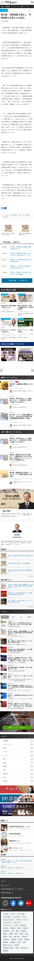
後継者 (5, 933)
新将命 (21, 933)
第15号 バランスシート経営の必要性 (25, 330)
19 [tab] (23, 370)
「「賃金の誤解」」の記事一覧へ (17, 280)
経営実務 (5, 942)
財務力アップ (24, 948)
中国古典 (23, 925)
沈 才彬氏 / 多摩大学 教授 (14, 652)
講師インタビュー (8, 945)
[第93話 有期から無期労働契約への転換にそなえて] (8, 298)
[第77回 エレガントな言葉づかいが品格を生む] (8, 322)
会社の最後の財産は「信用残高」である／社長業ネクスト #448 (20, 668)
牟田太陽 (24, 936)
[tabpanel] (8, 355)
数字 (18, 759)
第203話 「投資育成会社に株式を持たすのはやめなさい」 (20, 696)
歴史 (27, 933)
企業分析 (25, 928)
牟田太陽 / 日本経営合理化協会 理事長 (16, 670)
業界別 (18, 766)
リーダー (27, 6)
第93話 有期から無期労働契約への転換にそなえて (8, 306)
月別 (13, 617)
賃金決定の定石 (14, 404)
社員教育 (13, 939)
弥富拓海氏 (14, 215)
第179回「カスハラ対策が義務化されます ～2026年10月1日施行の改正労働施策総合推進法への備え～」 (21, 417)
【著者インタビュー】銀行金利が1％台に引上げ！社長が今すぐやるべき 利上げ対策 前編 (20, 623)
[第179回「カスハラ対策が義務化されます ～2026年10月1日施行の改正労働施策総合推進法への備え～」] (4, 416)
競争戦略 (26, 939)
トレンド (18, 755)
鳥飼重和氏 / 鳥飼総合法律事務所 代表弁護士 (22, 390)
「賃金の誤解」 (5, 21)
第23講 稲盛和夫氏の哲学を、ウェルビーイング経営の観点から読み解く (20, 474)
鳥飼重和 (5, 950)
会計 (12, 931)
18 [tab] (21, 370)
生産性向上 (6, 939)
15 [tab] (13, 370)
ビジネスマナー (7, 922)
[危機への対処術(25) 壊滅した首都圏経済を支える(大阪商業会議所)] (25, 298)
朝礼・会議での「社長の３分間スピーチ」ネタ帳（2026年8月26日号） (20, 641)
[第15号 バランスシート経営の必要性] (25, 322)
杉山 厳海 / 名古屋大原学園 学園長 (16, 708)
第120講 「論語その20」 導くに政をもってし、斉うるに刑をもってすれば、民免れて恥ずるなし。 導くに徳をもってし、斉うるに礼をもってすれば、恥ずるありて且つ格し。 (20, 705)
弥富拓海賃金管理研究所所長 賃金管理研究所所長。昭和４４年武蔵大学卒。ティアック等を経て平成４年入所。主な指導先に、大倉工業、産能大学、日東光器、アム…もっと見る (16, 543)
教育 (18, 770)
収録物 (29, 617)
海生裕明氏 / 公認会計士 (22, 337)
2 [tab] (4, 368)
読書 (24, 942)
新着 (2, 6)
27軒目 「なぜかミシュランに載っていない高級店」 (20, 676)
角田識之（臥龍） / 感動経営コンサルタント (17, 644)
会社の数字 (6, 931)
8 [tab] (19, 368)
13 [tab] (32, 368)
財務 (17, 948)
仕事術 (19, 928)
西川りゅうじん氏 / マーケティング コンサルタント (19, 690)
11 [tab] (27, 368)
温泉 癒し (17, 936)
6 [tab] (14, 368)
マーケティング (15, 6)
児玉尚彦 (23, 931)
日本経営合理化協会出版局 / (14, 626)
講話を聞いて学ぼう (8, 948)
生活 (18, 777)
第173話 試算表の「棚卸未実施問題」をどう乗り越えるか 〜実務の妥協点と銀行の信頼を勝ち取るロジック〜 (20, 633)
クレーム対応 (16, 917)
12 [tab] (29, 368)
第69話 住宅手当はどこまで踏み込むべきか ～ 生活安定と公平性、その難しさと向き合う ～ (21, 400)
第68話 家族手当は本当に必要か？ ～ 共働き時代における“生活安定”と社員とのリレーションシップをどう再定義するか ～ (21, 457)
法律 (10, 936)
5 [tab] (12, 368)
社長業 (20, 939)
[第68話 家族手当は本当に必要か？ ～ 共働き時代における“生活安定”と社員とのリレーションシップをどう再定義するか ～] (4, 456)
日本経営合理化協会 (7, 892)
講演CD (17, 945)
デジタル (18, 919)
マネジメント (17, 922)
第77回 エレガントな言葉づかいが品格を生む (8, 330)
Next (32, 370)
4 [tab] (9, 368)
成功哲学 (18, 773)
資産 (22, 6)
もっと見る (30, 576)
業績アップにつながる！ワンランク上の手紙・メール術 (9, 334)
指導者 (11, 933)
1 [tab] (2, 368)
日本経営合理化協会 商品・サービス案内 (12, 889)
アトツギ (12, 914)
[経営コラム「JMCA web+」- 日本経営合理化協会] (10, 2)
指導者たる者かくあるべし (25, 311)
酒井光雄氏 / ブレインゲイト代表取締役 (16, 662)
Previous (1, 370)
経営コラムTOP (5, 885)
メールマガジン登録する (17, 727)
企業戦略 (7, 6)
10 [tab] (24, 368)
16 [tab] (16, 370)
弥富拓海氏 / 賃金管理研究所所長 (7, 311)
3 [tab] (7, 368)
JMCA (16, 958)
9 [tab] (22, 368)
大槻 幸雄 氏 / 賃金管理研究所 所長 (20, 407)
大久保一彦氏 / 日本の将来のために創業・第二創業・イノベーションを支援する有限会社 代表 (20, 680)
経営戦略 (12, 942)
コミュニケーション (8, 919)
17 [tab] (18, 370)
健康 (17, 931)
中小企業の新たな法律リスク (18, 388)
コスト (23, 917)
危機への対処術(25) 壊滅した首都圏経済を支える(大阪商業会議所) (25, 307)
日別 (5, 617)
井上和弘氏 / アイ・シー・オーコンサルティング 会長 (20, 698)
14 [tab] (11, 370)
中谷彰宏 (12, 928)
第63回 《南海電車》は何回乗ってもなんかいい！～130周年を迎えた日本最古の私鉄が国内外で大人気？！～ (20, 687)
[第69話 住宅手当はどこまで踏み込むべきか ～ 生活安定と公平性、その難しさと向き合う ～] (4, 400)
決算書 (5, 936)
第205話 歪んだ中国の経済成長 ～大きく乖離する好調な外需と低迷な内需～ (20, 650)
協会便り (18, 781)
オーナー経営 (6, 917)
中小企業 (5, 928)
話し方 (19, 942)
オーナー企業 (20, 914)
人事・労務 (4, 10)
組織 (28, 215)
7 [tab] (17, 368)
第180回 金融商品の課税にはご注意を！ (21, 385)
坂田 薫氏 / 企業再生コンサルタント (16, 636)
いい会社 (5, 914)
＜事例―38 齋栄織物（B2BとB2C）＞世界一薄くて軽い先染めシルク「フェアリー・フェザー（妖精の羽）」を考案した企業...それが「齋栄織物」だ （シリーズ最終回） (20, 659)
